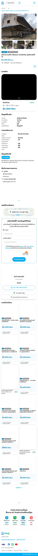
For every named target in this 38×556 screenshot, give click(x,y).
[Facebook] (9, 544)
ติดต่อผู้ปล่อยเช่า (19, 259)
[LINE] (12, 544)
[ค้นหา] (19, 3)
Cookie (26, 550)
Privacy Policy (18, 550)
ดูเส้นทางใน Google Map (20, 212)
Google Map (20, 293)
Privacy (24, 254)
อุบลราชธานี (11, 3)
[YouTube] (16, 544)
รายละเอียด (5, 157)
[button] (19, 3)
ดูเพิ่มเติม (18, 488)
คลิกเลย (16, 391)
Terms (27, 254)
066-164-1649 (21, 540)
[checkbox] (3, 246)
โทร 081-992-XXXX (20, 287)
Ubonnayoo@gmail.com (8, 540)
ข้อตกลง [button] (21, 246)
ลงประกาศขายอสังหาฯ (7, 548)
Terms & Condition (7, 550)
